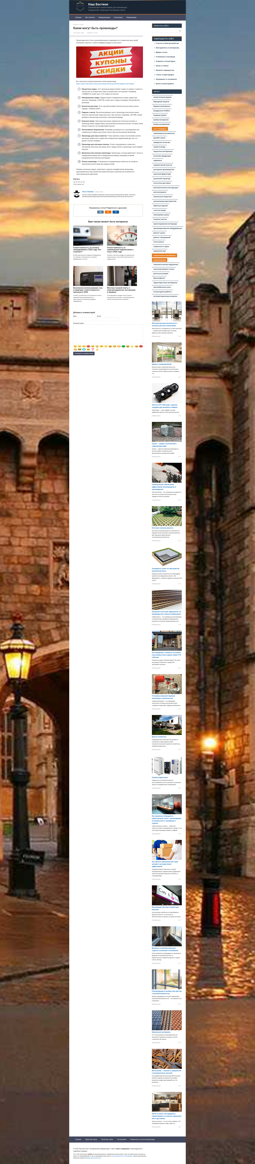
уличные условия (160, 273)
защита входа (159, 147)
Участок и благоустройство (167, 43)
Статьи (95, 33)
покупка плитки (160, 219)
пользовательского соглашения (121, 1156)
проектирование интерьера (165, 224)
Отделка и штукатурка (165, 61)
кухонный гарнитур (161, 178)
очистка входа (159, 210)
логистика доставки (162, 183)
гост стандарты (159, 129)
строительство (159, 260)
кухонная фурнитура (162, 174)
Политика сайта (107, 1139)
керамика (157, 160)
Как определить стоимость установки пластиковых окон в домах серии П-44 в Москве (166, 655)
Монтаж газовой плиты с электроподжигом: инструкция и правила (121, 290)
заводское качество (161, 142)
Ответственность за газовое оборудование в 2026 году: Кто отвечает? (87, 249)
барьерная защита (161, 101)
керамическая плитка (162, 165)
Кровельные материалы (161, 1032)
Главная (78, 17)
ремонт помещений (161, 237)
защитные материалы (163, 151)
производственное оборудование (167, 228)
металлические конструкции (165, 188)
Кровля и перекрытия (165, 70)
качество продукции (162, 156)
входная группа (159, 115)
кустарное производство (163, 169)
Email (99, 316)
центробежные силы (162, 287)
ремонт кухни (159, 233)
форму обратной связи (93, 1158)
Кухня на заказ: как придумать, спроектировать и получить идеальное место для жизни (166, 1116)
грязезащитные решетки (164, 133)
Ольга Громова (88, 192)
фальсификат (159, 278)
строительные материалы (164, 255)
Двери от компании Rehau (162, 364)
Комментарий (78, 323)
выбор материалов (161, 124)
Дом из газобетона (159, 737)
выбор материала (161, 120)
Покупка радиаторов (160, 777)
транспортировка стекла (163, 269)
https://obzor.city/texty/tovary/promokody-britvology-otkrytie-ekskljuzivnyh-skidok (105, 84)
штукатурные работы (162, 292)
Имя (74, 316)
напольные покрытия (162, 196)
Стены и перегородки (165, 75)
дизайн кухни (159, 138)
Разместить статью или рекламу (142, 1139)
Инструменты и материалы (167, 48)
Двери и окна (161, 52)
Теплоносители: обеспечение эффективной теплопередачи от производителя (164, 487)
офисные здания (160, 206)
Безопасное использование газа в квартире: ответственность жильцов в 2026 (87, 290)
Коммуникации (104, 17)
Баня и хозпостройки (165, 84)
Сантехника (118, 17)
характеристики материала (165, 283)
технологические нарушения (165, 264)
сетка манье (158, 242)
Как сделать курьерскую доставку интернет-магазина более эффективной (165, 864)
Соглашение (121, 1139)
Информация (131, 17)
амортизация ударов (162, 97)
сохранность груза (161, 246)
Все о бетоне (90, 17)
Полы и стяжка (162, 66)
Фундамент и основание (166, 79)
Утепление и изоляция (165, 57)
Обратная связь (91, 1139)
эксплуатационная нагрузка (165, 296)
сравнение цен (159, 251)
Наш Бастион (98, 4)
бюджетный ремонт (161, 106)
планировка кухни (161, 215)
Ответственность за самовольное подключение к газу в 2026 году (120, 249)
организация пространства (164, 201)
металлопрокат (159, 192)
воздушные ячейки (161, 111)
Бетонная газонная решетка (162, 528)
